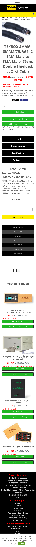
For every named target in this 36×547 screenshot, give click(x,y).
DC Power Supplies (18, 487)
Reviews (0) (18, 160)
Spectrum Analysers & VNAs (18, 485)
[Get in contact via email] (25, 100)
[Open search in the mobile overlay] (33, 14)
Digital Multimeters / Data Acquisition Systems (18, 491)
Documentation (18, 146)
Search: (6, 209)
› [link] (21, 271)
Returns (18, 510)
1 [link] (18, 271)
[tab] (18, 139)
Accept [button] (22, 544)
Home (3, 17)
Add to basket (18, 112)
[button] (30, 25)
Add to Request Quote (18, 119)
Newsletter (18, 508)
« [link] (11, 271)
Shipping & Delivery (18, 518)
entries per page (21, 206)
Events (18, 533)
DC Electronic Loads (18, 495)
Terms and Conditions (18, 513)
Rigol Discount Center (18, 526)
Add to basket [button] (18, 321)
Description (18, 139)
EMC (7, 17)
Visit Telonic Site (18, 529)
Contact (18, 506)
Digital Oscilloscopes (18, 478)
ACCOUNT (18, 2)
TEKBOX (10, 129)
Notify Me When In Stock (18, 124)
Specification (18, 153)
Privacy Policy (18, 515)
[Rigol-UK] (18, 7)
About (18, 503)
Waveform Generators (18, 480)
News (18, 531)
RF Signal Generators (18, 483)
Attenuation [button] (18, 217)
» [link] (24, 271)
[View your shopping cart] (20, 13)
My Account (18, 520)
